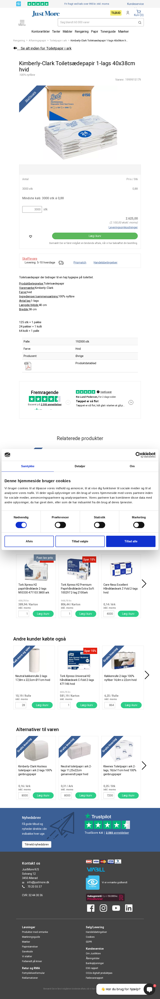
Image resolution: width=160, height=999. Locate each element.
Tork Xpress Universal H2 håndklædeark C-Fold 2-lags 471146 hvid (77, 679)
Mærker (123, 31)
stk (45, 209)
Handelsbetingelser (105, 262)
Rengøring (19, 40)
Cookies (90, 937)
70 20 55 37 (35, 886)
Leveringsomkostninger (123, 227)
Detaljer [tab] (80, 466)
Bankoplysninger (95, 963)
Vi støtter (27, 956)
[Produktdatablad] (28, 365)
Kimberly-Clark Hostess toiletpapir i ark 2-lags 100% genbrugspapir (35, 770)
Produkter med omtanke (35, 932)
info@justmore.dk (38, 882)
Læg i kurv (95, 236)
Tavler (56, 31)
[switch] (60, 525)
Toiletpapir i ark (58, 40)
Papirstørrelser (30, 946)
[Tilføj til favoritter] (30, 236)
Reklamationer (30, 978)
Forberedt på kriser (32, 961)
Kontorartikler (40, 31)
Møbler (67, 31)
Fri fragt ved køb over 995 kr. (86, 3)
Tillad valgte (80, 541)
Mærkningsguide (31, 937)
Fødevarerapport (94, 978)
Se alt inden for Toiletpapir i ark (44, 48)
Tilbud (115, 12)
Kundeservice (135, 3)
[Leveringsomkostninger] (61, 262)
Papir (94, 31)
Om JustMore (93, 953)
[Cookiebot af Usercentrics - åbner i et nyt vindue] (138, 455)
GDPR (89, 941)
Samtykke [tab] (28, 466)
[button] (140, 22)
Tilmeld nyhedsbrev (37, 844)
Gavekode (27, 951)
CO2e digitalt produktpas (99, 973)
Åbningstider (93, 958)
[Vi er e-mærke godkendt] (18, 3)
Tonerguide (108, 31)
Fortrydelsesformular (33, 973)
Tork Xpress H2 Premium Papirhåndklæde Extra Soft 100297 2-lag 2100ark (77, 588)
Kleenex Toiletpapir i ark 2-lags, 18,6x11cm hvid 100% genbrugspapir (119, 770)
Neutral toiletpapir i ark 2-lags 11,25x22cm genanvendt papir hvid (76, 770)
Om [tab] (132, 466)
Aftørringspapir (37, 40)
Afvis (29, 541)
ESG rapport (92, 968)
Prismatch (80, 262)
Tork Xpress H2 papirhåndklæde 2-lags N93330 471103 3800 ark (33, 588)
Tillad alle (130, 541)
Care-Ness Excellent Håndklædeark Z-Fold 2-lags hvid (120, 588)
